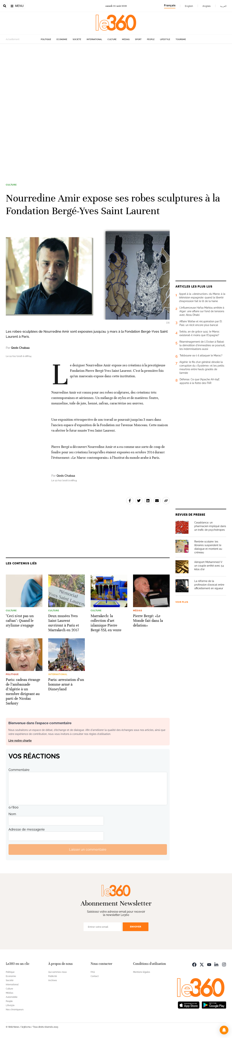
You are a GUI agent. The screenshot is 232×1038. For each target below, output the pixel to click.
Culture (112, 39)
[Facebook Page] (194, 964)
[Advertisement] (109, 98)
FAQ (93, 972)
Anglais (206, 6)
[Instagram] (224, 964)
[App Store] (189, 1004)
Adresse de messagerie (27, 829)
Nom (12, 814)
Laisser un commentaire (87, 849)
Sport (138, 39)
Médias (126, 39)
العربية (223, 6)
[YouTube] (209, 964)
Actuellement (12, 39)
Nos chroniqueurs (15, 1009)
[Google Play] (214, 1004)
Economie (62, 39)
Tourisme (181, 39)
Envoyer (135, 926)
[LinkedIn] (216, 964)
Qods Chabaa (20, 348)
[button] (224, 1030)
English (189, 6)
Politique (46, 39)
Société (77, 39)
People (151, 39)
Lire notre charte (20, 740)
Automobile (11, 997)
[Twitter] (202, 964)
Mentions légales (141, 972)
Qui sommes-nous (57, 972)
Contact (95, 976)
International (94, 39)
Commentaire (19, 770)
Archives (52, 980)
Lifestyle (165, 39)
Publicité (52, 976)
